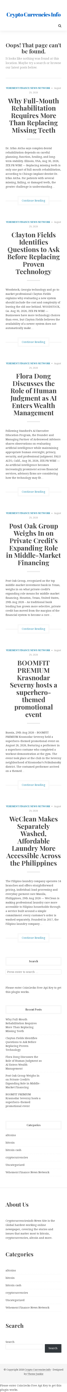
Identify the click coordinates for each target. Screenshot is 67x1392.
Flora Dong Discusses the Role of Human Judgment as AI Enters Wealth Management (33, 394)
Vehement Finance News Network (28, 88)
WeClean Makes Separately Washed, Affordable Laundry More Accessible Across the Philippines (33, 840)
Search (10, 1341)
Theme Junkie (35, 1374)
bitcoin (10, 1142)
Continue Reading (33, 200)
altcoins (11, 1135)
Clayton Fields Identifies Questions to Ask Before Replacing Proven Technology (33, 253)
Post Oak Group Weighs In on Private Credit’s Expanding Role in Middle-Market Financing (33, 544)
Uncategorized (15, 1164)
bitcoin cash (13, 1150)
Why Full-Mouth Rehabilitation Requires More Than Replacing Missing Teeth (33, 115)
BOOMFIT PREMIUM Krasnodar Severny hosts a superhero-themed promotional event (33, 688)
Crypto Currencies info (38, 1369)
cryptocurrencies (17, 1157)
